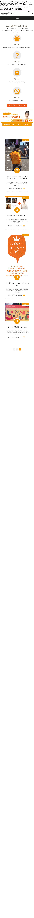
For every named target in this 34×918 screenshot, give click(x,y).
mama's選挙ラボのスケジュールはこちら (17, 124)
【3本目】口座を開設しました (17, 327)
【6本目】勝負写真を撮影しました (17, 216)
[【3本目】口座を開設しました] (17, 312)
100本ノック (25, 140)
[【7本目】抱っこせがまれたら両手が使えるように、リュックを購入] (17, 155)
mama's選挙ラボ (7, 13)
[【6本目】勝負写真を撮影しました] (17, 203)
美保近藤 (20, 188)
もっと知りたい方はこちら (17, 105)
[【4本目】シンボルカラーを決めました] (17, 255)
